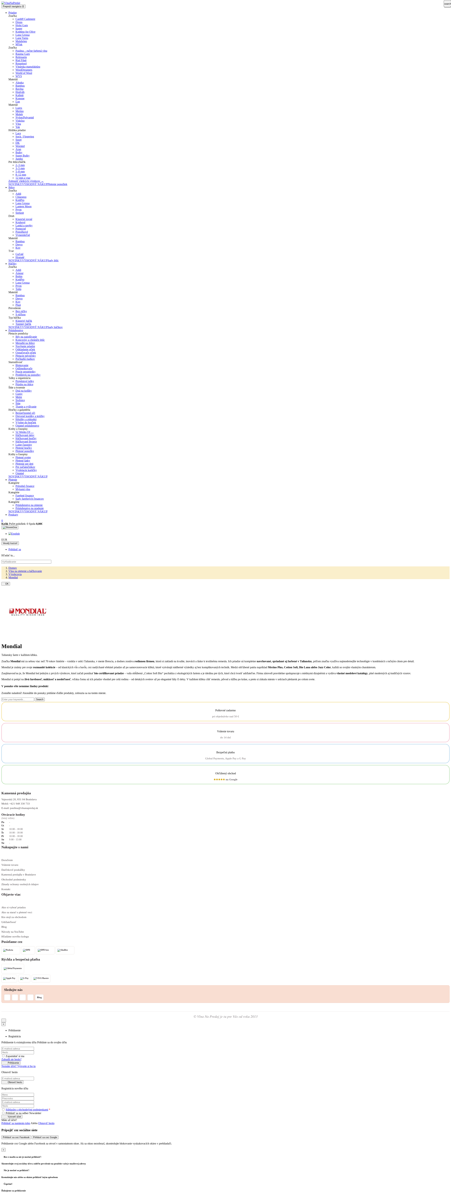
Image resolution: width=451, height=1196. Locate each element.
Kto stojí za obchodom (13, 917)
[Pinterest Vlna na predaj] (30, 997)
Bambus (20, 85)
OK (6, 583)
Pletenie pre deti (24, 463)
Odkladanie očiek (25, 349)
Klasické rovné (24, 219)
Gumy (19, 393)
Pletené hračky (24, 447)
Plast (18, 304)
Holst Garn (22, 25)
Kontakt (5, 889)
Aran (18, 149)
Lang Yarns (22, 38)
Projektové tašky (25, 381)
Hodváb (20, 92)
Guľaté (19, 254)
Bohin (19, 276)
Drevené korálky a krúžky (30, 416)
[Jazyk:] (9, 527)
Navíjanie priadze (25, 346)
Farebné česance (25, 495)
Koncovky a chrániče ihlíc (30, 339)
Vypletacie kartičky (26, 470)
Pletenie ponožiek (57, 184)
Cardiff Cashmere (25, 18)
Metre (19, 397)
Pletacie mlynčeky (26, 355)
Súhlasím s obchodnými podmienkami (27, 1109)
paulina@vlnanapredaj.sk (24, 808)
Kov (18, 247)
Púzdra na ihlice (24, 384)
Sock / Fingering (25, 136)
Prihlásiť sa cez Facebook (16, 1137)
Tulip (18, 289)
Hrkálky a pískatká (26, 419)
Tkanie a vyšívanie (26, 406)
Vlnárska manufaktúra (28, 66)
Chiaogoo (21, 196)
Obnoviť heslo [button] (46, 1123)
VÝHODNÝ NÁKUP (35, 184)
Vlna (18, 123)
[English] (14, 533)
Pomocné (21, 228)
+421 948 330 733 (19, 803)
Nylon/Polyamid (25, 117)
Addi (18, 193)
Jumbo (19, 158)
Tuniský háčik (23, 323)
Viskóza (20, 120)
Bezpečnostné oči (25, 412)
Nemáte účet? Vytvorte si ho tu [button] (18, 1066)
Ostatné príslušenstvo (27, 425)
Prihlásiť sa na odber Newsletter (23, 1113)
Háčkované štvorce (26, 441)
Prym (18, 209)
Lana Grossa (23, 34)
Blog (4, 926)
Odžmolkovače (24, 368)
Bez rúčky (21, 311)
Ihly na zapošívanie (26, 336)
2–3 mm (20, 165)
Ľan (18, 101)
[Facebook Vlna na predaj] (15, 997)
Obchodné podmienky (13, 879)
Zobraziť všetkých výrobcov (26, 181)
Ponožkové (22, 231)
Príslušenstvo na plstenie (29, 505)
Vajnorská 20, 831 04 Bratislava (19, 799)
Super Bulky (23, 155)
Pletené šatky (23, 460)
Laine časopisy (24, 444)
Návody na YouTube (12, 931)
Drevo (19, 244)
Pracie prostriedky (26, 371)
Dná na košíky (24, 390)
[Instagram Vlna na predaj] (7, 997)
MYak (19, 44)
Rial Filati (21, 60)
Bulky (19, 152)
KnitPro (20, 200)
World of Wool (24, 72)
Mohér (19, 114)
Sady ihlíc (53, 260)
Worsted (20, 146)
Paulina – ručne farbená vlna (31, 50)
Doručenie (7, 860)
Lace (18, 133)
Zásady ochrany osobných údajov (20, 884)
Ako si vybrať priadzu (13, 907)
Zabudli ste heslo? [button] (11, 1059)
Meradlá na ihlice (25, 343)
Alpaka (20, 82)
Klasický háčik (24, 320)
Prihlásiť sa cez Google (45, 1137)
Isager (19, 28)
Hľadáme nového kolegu (15, 936)
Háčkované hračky (26, 438)
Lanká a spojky (24, 225)
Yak (18, 126)
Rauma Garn (23, 53)
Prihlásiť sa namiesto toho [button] (15, 1123)
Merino (20, 111)
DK (18, 142)
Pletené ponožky (25, 451)
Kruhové (20, 222)
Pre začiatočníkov (25, 466)
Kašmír (20, 95)
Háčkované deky (25, 435)
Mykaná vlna (23, 489)
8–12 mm (21, 174)
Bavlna (19, 88)
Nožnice (20, 400)
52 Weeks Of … (25, 431)
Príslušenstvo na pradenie (30, 508)
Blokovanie (22, 365)
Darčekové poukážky (13, 869)
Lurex (19, 107)
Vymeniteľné (23, 235)
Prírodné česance (25, 486)
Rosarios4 (21, 63)
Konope (20, 98)
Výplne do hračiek (26, 422)
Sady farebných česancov (30, 498)
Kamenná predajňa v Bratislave (18, 874)
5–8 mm (20, 171)
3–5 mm (20, 168)
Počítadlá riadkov (25, 358)
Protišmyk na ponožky (28, 374)
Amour (19, 273)
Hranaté (20, 257)
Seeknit (20, 212)
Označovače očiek (26, 352)
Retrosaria (21, 57)
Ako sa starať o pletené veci (16, 912)
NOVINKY (15, 184)
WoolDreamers (24, 69)
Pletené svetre (23, 457)
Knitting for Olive (25, 31)
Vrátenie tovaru (9, 864)
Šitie (18, 403)
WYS (19, 76)
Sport (18, 139)
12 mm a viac (23, 177)
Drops (19, 22)
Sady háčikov (55, 327)
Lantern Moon (24, 206)
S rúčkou (21, 314)
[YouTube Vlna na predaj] (23, 997)
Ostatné (20, 473)
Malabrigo (21, 41)
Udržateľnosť (8, 922)
